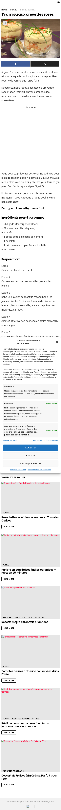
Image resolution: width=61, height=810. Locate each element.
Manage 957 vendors (11, 440)
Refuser (30, 455)
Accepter (30, 447)
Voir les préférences (30, 463)
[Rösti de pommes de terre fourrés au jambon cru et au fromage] (30, 704)
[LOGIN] (58, 2)
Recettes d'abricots (14, 617)
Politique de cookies (18, 469)
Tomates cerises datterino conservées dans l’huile (30, 672)
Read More (9, 526)
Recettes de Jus (36, 617)
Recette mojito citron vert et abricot (24, 622)
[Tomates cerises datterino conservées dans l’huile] (30, 651)
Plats (6, 512)
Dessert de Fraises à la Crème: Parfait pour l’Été (29, 777)
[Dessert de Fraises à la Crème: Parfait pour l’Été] (30, 756)
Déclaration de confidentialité (39, 469)
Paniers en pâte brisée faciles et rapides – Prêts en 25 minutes (28, 571)
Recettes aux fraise (13, 771)
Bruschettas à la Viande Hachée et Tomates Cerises (30, 519)
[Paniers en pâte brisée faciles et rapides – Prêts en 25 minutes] (30, 550)
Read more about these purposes (45, 440)
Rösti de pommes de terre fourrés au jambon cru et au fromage (25, 725)
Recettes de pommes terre (25, 718)
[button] (56, 342)
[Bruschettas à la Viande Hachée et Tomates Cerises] (30, 498)
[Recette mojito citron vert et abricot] (30, 602)
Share (5, 23)
